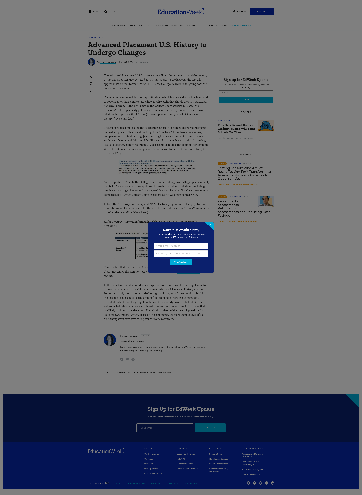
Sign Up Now (181, 262)
